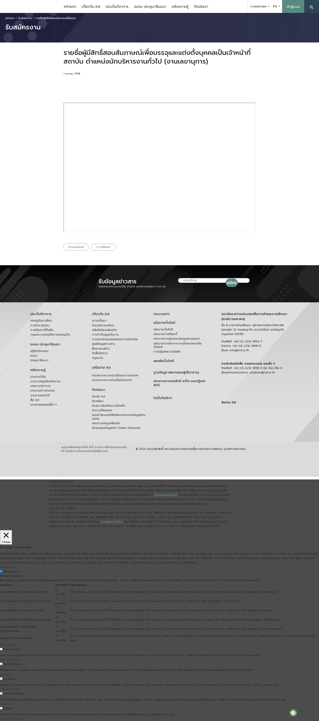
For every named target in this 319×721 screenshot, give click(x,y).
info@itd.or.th (239, 350)
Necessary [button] (7, 567)
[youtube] (231, 6)
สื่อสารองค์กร (100, 348)
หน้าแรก (70, 6)
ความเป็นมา (99, 320)
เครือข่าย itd (101, 367)
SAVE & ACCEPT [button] (12, 719)
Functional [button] (7, 645)
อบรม (33, 355)
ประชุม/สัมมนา (39, 360)
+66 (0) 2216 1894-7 (247, 341)
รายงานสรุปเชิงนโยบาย (45, 381)
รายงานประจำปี (40, 395)
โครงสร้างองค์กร (103, 325)
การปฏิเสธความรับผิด (167, 351)
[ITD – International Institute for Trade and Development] (30, 6)
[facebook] (222, 6)
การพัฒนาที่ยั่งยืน (42, 330)
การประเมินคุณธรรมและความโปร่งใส (115, 339)
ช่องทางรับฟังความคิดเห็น (108, 406)
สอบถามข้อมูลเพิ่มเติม (106, 423)
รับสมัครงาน (25, 18)
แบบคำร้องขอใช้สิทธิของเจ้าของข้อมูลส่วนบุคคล (118, 417)
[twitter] (240, 6)
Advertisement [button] (10, 689)
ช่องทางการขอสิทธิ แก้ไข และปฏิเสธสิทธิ (179, 383)
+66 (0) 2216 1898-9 (246, 346)
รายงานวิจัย (38, 377)
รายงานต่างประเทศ (42, 390)
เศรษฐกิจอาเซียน (41, 320)
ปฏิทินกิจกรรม (39, 351)
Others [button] (5, 704)
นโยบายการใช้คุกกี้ (165, 334)
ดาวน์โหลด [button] (103, 247)
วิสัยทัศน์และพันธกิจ (104, 330)
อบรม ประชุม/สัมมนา (150, 6)
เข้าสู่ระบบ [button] (293, 6)
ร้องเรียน (97, 401)
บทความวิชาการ (40, 386)
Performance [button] (9, 659)
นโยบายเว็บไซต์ (164, 322)
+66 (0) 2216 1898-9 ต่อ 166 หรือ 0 (257, 368)
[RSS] (258, 431)
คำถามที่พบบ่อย (102, 410)
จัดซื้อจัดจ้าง (100, 353)
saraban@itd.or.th (262, 372)
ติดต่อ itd (98, 396)
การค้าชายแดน (39, 325)
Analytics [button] (6, 674)
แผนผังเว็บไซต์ (163, 360)
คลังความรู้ (180, 6)
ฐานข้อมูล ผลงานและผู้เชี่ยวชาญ (176, 372)
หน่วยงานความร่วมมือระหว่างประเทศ (115, 375)
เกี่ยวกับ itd (91, 6)
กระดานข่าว (161, 314)
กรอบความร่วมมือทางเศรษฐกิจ (50, 334)
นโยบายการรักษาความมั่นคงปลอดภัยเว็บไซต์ (177, 345)
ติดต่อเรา (201, 6)
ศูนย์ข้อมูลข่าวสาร (103, 344)
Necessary (11, 571)
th (275, 6)
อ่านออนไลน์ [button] (76, 247)
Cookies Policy (112, 521)
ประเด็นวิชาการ (117, 6)
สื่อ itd (34, 400)
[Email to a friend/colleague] (108, 84)
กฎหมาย (97, 358)
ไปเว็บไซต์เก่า (162, 398)
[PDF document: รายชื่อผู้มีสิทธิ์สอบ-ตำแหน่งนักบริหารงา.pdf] (159, 167)
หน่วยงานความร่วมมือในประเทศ (112, 380)
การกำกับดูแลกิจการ (105, 334)
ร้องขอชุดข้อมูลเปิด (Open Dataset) (116, 428)
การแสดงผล (258, 6)
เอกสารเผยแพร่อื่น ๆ (43, 404)
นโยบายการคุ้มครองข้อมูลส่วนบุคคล (176, 338)
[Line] (293, 712)
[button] (311, 6)
